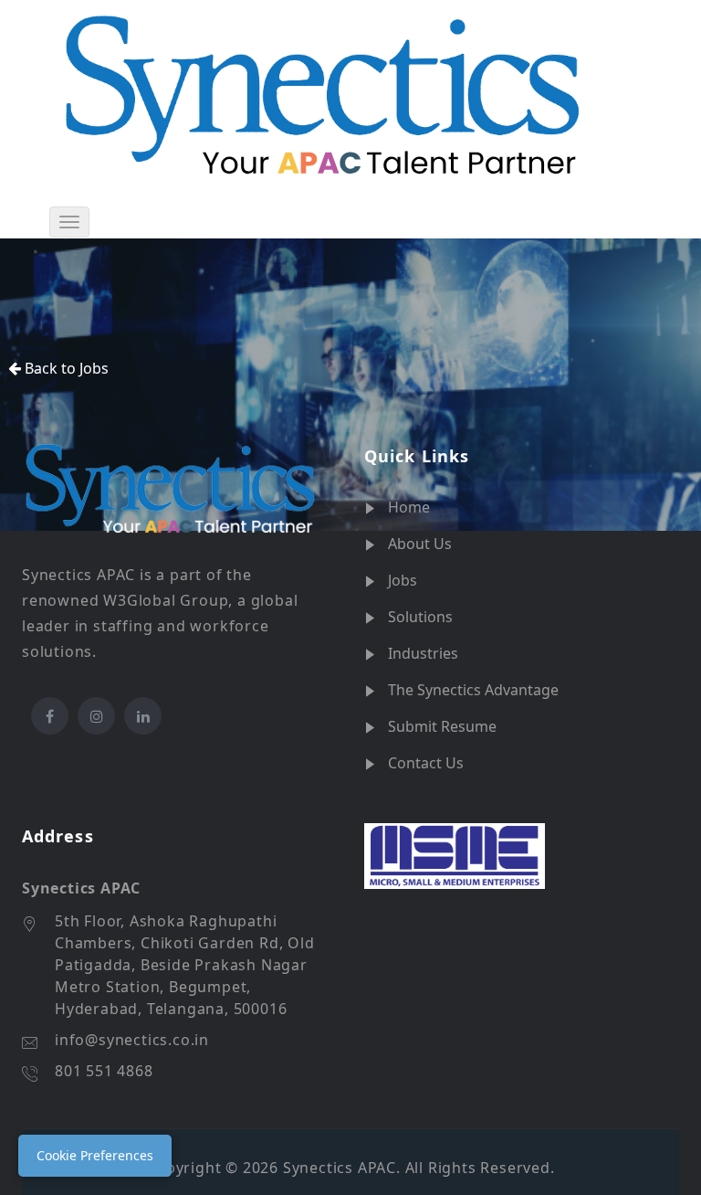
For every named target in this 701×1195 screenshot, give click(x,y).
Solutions (420, 617)
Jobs (402, 580)
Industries (423, 653)
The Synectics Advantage (473, 690)
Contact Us (426, 763)
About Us (420, 544)
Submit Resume (442, 726)
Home (409, 507)
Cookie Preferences (95, 1155)
